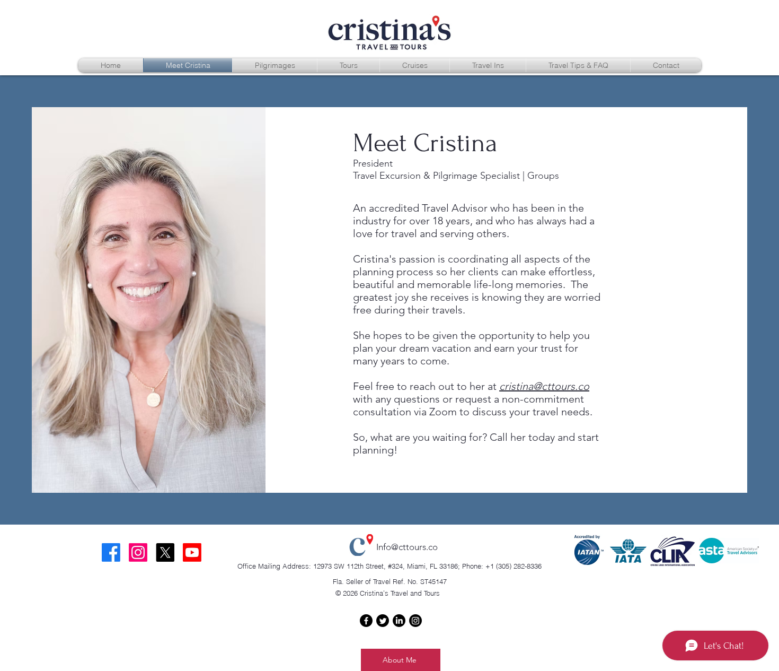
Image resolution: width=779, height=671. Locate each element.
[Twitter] (382, 620)
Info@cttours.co (407, 547)
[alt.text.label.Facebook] (111, 552)
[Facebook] (366, 620)
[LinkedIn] (399, 620)
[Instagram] (415, 620)
